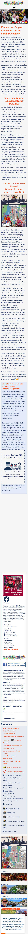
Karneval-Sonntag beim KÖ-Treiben (12, 752)
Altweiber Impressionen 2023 (13, 821)
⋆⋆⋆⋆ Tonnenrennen (9, 756)
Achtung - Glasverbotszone (13, 771)
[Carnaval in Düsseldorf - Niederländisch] (23, 22)
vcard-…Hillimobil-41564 (11, 635)
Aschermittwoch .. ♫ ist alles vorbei (12, 762)
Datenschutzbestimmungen (15, 929)
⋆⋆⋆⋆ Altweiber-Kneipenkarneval (13, 736)
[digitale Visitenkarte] (11, 649)
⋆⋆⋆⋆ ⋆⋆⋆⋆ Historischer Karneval (12, 741)
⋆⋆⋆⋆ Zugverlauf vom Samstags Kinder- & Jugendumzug (13, 800)
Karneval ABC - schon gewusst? (13, 788)
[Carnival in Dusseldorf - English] (16, 22)
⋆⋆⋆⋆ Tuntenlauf (8, 748)
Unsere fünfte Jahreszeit (11, 728)
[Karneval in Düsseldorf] (14, 3)
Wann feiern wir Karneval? (13, 775)
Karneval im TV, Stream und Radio (12, 779)
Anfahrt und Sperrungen (12, 767)
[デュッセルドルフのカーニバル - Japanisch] (19, 22)
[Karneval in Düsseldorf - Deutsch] (10, 22)
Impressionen (9, 812)
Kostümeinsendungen (11, 816)
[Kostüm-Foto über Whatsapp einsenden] (13, 466)
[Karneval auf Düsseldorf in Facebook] (6, 599)
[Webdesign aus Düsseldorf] (14, 913)
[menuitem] (14, 750)
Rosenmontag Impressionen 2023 (13, 826)
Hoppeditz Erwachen (9, 731)
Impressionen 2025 (11, 808)
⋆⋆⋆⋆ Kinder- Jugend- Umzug (12, 745)
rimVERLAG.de (9, 647)
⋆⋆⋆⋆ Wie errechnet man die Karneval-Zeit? (12, 784)
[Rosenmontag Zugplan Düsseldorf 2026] (14, 852)
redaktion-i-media (10, 627)
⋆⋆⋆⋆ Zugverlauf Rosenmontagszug (9, 795)
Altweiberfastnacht (9, 733)
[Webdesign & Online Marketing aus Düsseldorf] (14, 713)
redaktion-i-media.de (10, 634)
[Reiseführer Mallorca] (14, 889)
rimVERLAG (8, 640)
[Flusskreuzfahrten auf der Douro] (14, 902)
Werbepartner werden (10, 831)
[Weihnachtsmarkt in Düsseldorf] (14, 877)
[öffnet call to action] (4, 708)
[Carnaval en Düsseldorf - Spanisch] (26, 22)
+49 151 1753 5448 (10, 632)
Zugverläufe (8, 791)
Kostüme (9, 804)
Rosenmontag (7, 758)
